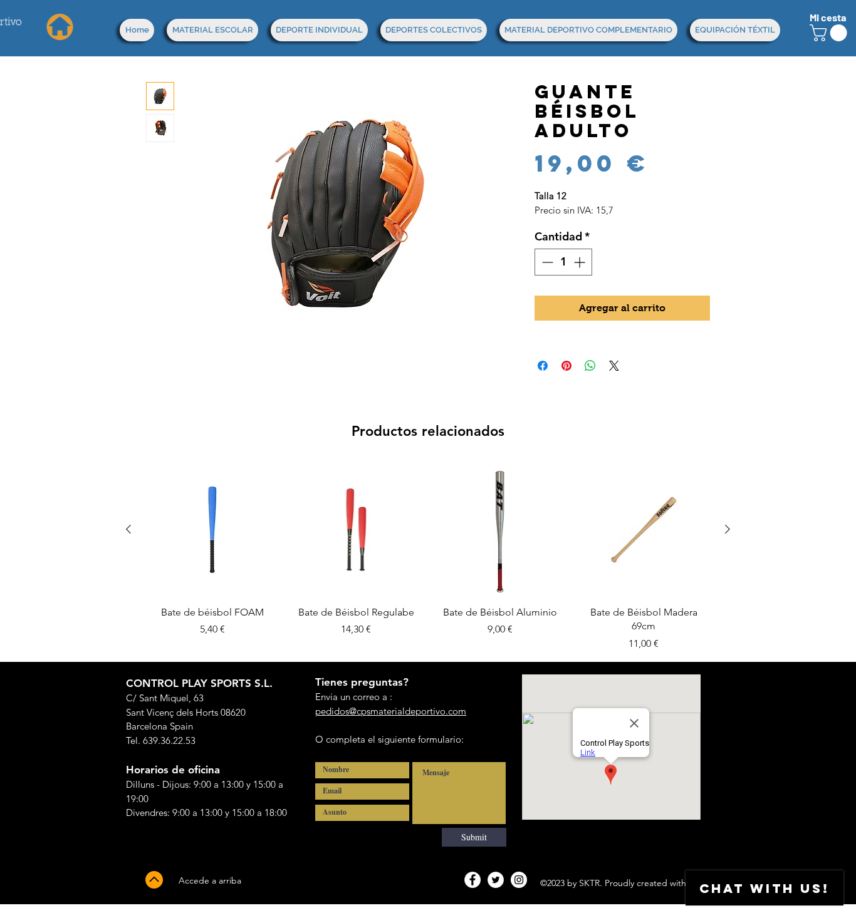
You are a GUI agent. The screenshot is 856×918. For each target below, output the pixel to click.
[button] (830, 32)
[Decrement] (546, 262)
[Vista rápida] (212, 530)
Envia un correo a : (353, 697)
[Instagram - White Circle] (519, 880)
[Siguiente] (727, 529)
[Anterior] (128, 529)
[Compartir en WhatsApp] (590, 365)
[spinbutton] (563, 262)
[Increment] (580, 262)
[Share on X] (614, 365)
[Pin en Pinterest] (566, 365)
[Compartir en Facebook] (542, 365)
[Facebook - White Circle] (472, 880)
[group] (428, 557)
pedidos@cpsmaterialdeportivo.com (390, 711)
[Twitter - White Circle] (496, 880)
